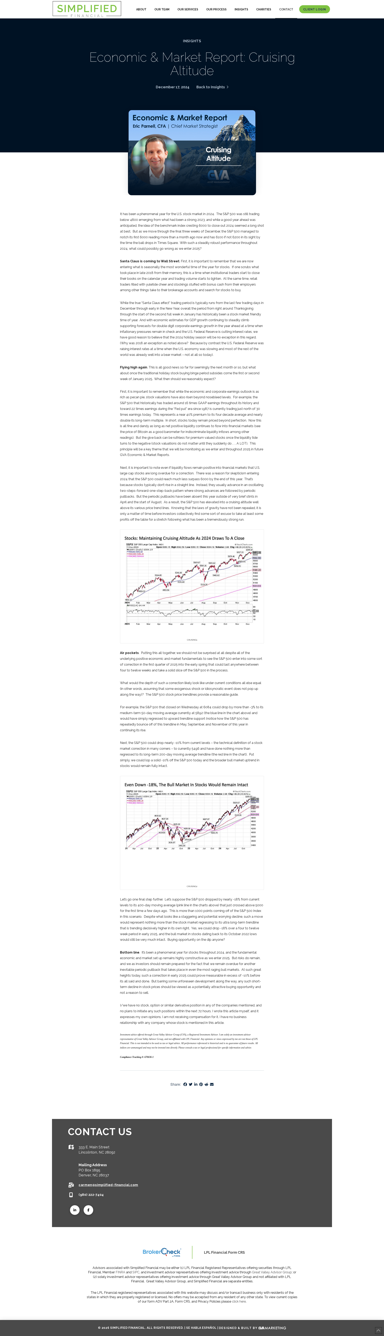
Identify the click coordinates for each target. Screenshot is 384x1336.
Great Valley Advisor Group (272, 1272)
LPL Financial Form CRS (224, 1252)
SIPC (135, 1272)
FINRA (120, 1272)
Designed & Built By (238, 1327)
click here (239, 1301)
